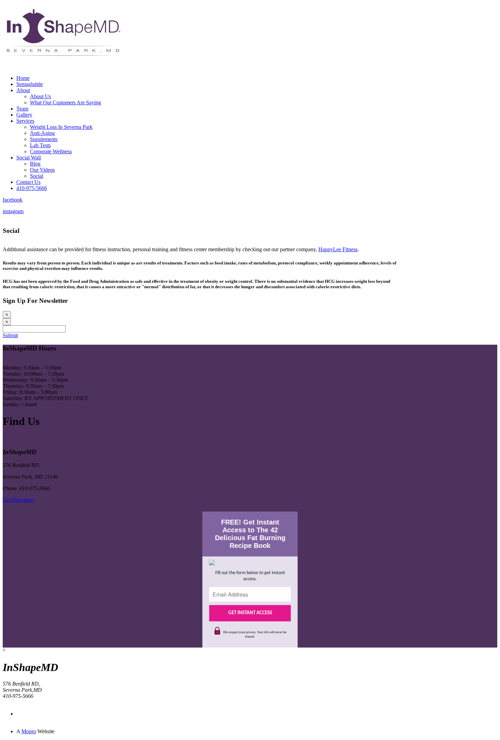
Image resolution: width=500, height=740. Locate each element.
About (23, 90)
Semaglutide (29, 84)
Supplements (43, 139)
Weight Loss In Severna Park (61, 127)
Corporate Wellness (51, 151)
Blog (35, 164)
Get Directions (18, 500)
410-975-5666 (31, 188)
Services (25, 121)
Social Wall (28, 157)
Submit (10, 335)
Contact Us (28, 182)
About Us (40, 96)
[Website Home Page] (62, 68)
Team (22, 108)
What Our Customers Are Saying (65, 102)
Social (36, 176)
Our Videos (42, 170)
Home (23, 78)
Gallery (24, 115)
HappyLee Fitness (337, 249)
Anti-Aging (42, 133)
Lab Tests (40, 145)
